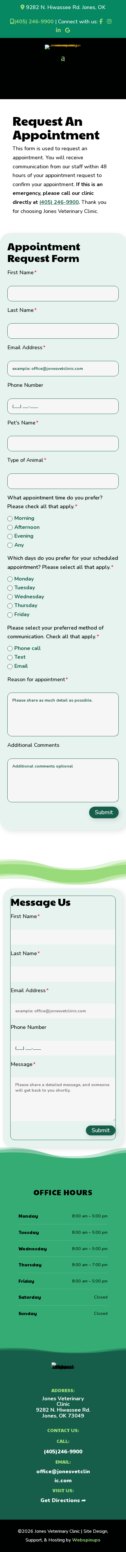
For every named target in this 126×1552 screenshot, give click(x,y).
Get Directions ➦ (63, 1500)
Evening (23, 535)
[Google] (67, 30)
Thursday (25, 605)
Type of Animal (25, 460)
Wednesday (29, 596)
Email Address (24, 347)
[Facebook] (101, 21)
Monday (24, 578)
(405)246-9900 (63, 1451)
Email (21, 666)
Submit (104, 812)
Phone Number (25, 385)
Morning (24, 518)
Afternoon (27, 527)
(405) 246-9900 (34, 21)
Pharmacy (63, 69)
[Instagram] (109, 21)
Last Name (20, 310)
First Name (20, 272)
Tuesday (24, 587)
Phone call (27, 648)
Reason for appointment (36, 679)
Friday (21, 614)
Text (19, 656)
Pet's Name (21, 422)
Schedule (63, 87)
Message (22, 1064)
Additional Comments (33, 745)
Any (19, 544)
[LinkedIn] (58, 30)
